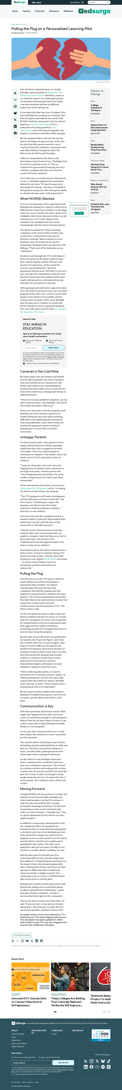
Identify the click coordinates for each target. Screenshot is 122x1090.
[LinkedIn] (36, 940)
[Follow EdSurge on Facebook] (91, 1067)
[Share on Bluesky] (15, 113)
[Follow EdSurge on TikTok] (109, 1061)
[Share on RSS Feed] (15, 93)
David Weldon (95, 113)
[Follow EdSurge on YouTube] (97, 1067)
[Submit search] (108, 2)
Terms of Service (27, 1082)
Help (36, 1082)
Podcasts (40, 11)
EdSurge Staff (95, 133)
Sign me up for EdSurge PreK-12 (34, 341)
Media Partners (17, 1046)
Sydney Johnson (18, 33)
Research (54, 11)
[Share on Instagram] (15, 106)
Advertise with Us (38, 1031)
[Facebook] (41, 940)
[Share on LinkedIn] (15, 126)
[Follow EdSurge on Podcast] (109, 1067)
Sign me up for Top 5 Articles (55, 341)
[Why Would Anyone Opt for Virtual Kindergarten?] (100, 187)
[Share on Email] (15, 99)
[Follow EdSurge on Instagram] (91, 1061)
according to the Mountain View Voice (43, 310)
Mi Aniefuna (95, 192)
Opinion (26, 11)
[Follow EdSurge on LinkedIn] (86, 1067)
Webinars (68, 11)
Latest (54, 1034)
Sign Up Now (53, 348)
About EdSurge (17, 1034)
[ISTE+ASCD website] (36, 2)
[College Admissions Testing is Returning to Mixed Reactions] (100, 108)
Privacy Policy (15, 1082)
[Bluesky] (27, 940)
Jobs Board (77, 1030)
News (15, 11)
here (61, 945)
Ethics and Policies (18, 1043)
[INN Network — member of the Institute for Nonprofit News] (101, 1035)
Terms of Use (52, 357)
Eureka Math (50, 558)
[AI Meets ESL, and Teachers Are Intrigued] (100, 206)
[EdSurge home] (19, 2)
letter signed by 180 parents (33, 488)
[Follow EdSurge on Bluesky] (103, 1061)
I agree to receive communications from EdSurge (43, 363)
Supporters (16, 1040)
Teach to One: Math (39, 124)
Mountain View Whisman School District (41, 94)
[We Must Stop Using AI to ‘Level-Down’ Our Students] (100, 167)
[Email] (17, 940)
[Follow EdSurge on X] (97, 1061)
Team (13, 1037)
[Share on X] (15, 119)
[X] (31, 940)
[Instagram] (22, 940)
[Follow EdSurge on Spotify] (103, 1067)
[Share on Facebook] (15, 133)
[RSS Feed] (12, 940)
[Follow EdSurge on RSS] (86, 1061)
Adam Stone (95, 212)
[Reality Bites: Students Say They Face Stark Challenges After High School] (100, 147)
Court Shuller (95, 173)
